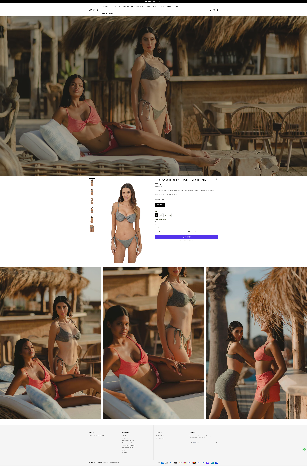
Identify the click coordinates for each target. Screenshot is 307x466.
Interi (155, 6)
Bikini (148, 6)
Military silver (156, 222)
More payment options (186, 241)
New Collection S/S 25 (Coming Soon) (131, 6)
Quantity (157, 228)
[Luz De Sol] (94, 9)
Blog (123, 450)
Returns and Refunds (128, 440)
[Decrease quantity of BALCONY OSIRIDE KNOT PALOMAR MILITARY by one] (156, 232)
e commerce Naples (114, 462)
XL (170, 215)
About (124, 435)
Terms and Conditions (128, 445)
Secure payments (127, 443)
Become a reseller (127, 447)
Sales (169, 6)
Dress (162, 6)
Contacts (177, 6)
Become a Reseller (108, 13)
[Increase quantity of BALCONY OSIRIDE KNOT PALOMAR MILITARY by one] (162, 232)
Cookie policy (160, 438)
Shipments (125, 438)
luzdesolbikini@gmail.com (96, 435)
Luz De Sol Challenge (109, 6)
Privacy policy (160, 435)
